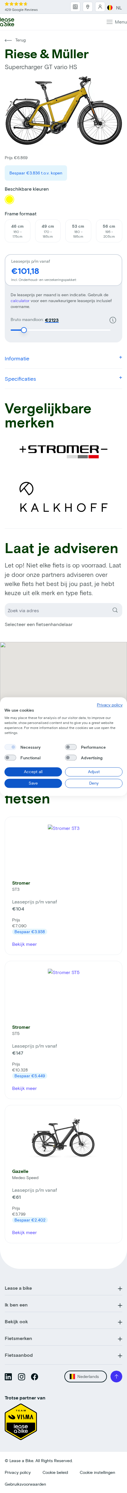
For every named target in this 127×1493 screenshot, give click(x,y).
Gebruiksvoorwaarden (25, 1484)
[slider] (24, 330)
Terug (20, 39)
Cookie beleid (55, 1472)
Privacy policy (18, 1472)
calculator (21, 300)
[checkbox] (10, 747)
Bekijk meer (24, 944)
